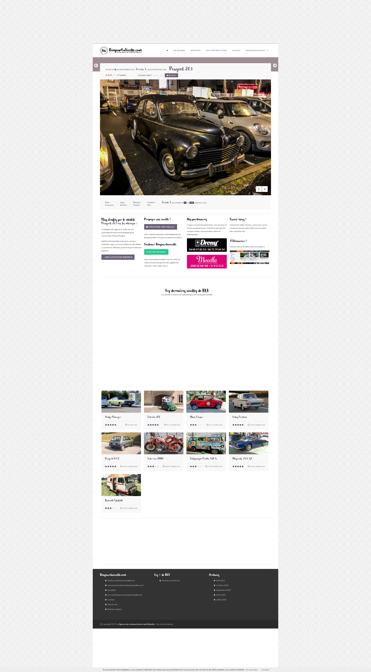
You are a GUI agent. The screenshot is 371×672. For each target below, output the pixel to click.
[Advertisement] (185, 21)
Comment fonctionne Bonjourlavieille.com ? (126, 585)
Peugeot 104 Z (112, 459)
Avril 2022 (220, 580)
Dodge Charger (113, 417)
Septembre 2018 (223, 590)
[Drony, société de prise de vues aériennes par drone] (207, 246)
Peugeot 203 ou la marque (118, 223)
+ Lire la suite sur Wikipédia (117, 257)
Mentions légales (115, 609)
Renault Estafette (114, 501)
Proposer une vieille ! (162, 227)
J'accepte (265, 670)
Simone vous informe (171, 580)
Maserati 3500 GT (242, 459)
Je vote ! (172, 75)
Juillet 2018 (221, 600)
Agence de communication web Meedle (137, 624)
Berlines (123, 205)
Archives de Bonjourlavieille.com (121, 580)
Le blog (236, 50)
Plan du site (112, 604)
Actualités (112, 590)
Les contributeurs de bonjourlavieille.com (125, 595)
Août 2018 (220, 595)
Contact (111, 600)
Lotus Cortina (239, 417)
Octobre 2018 (222, 585)
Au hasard (179, 50)
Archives (195, 50)
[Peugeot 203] (185, 137)
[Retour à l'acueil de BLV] (167, 50)
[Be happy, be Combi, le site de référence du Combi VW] (250, 257)
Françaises (109, 205)
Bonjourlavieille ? (256, 50)
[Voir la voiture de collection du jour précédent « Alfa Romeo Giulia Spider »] (96, 65)
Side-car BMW (155, 459)
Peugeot (136, 205)
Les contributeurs (216, 50)
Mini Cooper (196, 417)
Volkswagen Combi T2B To (203, 459)
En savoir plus (252, 670)
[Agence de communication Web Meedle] (207, 263)
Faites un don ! (157, 252)
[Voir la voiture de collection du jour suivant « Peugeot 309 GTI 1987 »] (275, 65)
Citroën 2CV (154, 417)
